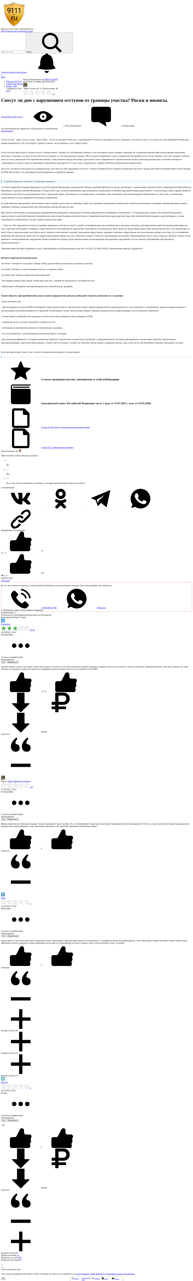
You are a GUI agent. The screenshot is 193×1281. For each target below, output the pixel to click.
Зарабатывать (7, 131)
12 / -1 (3, 553)
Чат (3, 662)
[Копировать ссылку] (96, 519)
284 (19, 1257)
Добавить (97, 1278)
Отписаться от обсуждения (13, 615)
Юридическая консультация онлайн (17, 31)
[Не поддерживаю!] (66, 691)
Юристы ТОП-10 (14, 81)
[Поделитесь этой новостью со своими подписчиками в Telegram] (101, 508)
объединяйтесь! (27, 29)
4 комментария (7, 487)
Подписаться (7, 578)
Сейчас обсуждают (14, 84)
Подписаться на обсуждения (38, 615)
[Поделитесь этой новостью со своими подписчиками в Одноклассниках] (61, 508)
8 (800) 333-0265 (50, 79)
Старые (22, 617)
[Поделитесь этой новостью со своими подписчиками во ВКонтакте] (21, 508)
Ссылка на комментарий (12, 657)
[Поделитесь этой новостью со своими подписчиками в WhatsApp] (140, 508)
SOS (8, 91)
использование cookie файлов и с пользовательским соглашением (105, 1274)
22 (18, 1255)
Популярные (6, 617)
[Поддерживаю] (21, 691)
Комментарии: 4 (8, 612)
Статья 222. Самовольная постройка (57, 447)
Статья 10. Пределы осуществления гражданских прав (65, 427)
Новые (16, 617)
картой (43, 732)
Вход (3, 77)
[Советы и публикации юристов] (14, 26)
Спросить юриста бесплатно (14, 72)
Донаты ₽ (5, 581)
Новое (11, 86)
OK (3, 1279)
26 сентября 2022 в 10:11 (12, 117)
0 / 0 (5, 576)
